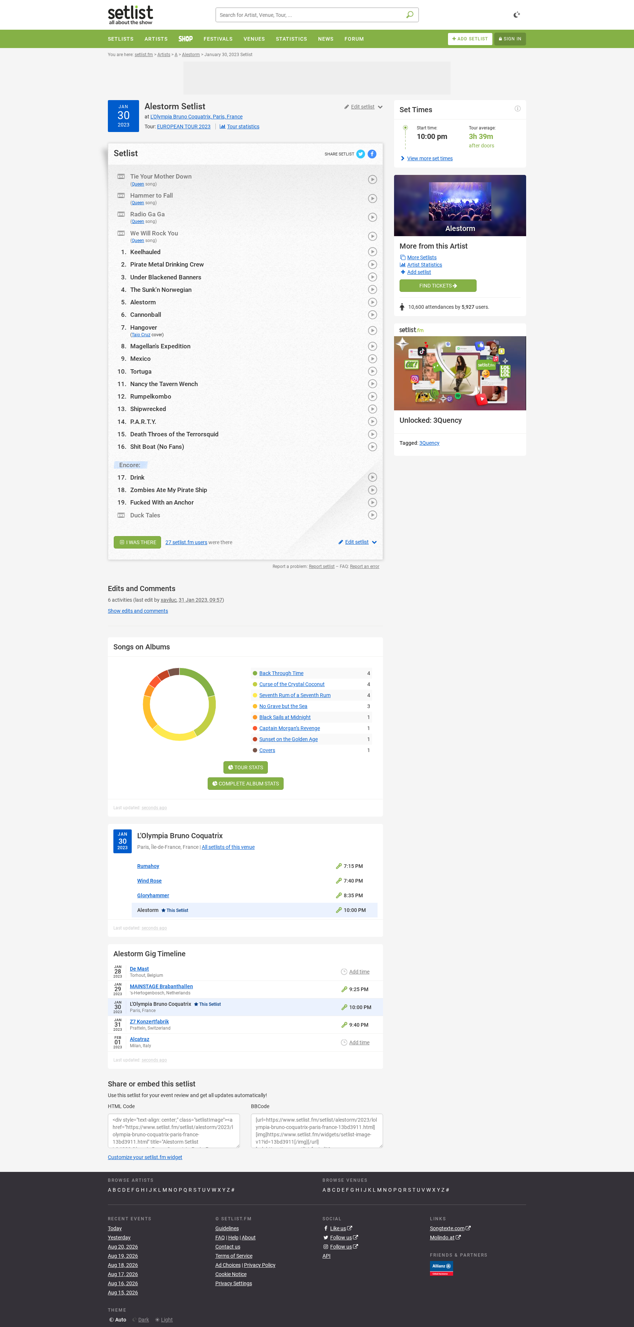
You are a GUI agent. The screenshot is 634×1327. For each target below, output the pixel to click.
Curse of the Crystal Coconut (292, 684)
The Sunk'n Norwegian (161, 289)
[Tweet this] (361, 154)
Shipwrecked (148, 409)
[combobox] (317, 14)
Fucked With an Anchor (162, 502)
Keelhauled (145, 252)
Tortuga (141, 371)
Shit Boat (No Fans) (157, 446)
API (327, 1256)
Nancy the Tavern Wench (164, 384)
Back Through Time (281, 673)
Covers (267, 750)
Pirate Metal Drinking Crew (167, 264)
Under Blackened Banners (165, 277)
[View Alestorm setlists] (460, 198)
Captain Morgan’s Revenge (289, 728)
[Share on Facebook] (372, 154)
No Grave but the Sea (283, 706)
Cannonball (145, 314)
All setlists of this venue (228, 847)
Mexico (140, 358)
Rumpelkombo (150, 396)
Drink (137, 477)
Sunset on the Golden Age (288, 739)
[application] (460, 373)
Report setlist (322, 566)
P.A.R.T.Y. (143, 421)
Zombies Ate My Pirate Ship (168, 490)
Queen (138, 184)
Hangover (143, 327)
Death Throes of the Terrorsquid (174, 434)
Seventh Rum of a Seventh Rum (295, 695)
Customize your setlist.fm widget (145, 1157)
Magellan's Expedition (160, 346)
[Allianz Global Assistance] (441, 1268)
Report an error (364, 566)
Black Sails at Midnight (285, 717)
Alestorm (162, 106)
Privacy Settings (233, 1283)
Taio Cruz (141, 334)
